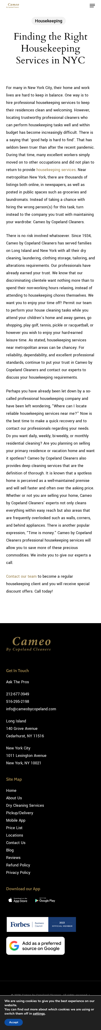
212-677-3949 (17, 694)
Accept (13, 1022)
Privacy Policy (18, 872)
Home (11, 790)
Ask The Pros (17, 682)
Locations (14, 835)
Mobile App (15, 820)
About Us (14, 798)
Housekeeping (48, 20)
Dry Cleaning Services (25, 805)
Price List (14, 828)
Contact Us (15, 842)
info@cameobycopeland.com (31, 709)
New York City (18, 748)
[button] (92, 5)
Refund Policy (18, 865)
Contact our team (21, 576)
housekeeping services (56, 169)
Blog (10, 850)
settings (39, 1014)
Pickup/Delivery (19, 813)
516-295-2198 (17, 701)
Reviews (13, 857)
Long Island (16, 721)
